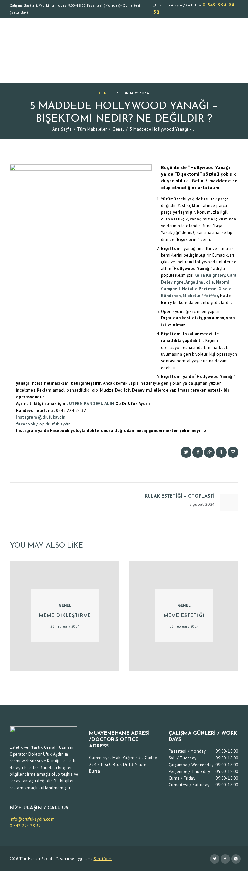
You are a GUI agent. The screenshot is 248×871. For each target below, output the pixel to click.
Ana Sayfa (62, 129)
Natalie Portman (199, 289)
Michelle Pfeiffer (200, 295)
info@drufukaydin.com (32, 819)
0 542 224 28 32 (25, 826)
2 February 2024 (132, 93)
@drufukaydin (51, 417)
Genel (105, 93)
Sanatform (103, 858)
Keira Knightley (209, 275)
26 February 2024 (65, 626)
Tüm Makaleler (92, 129)
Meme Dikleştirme (65, 615)
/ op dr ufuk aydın (53, 424)
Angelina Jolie (199, 282)
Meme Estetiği (184, 615)
